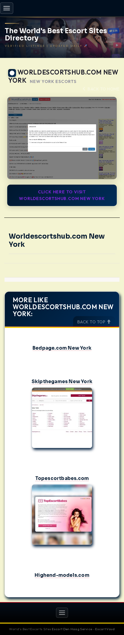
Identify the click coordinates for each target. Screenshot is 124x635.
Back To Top (92, 322)
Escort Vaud (105, 629)
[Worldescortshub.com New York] (62, 138)
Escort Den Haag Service (72, 629)
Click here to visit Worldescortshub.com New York (62, 195)
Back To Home (103, 89)
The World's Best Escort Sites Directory (56, 34)
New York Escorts (53, 81)
